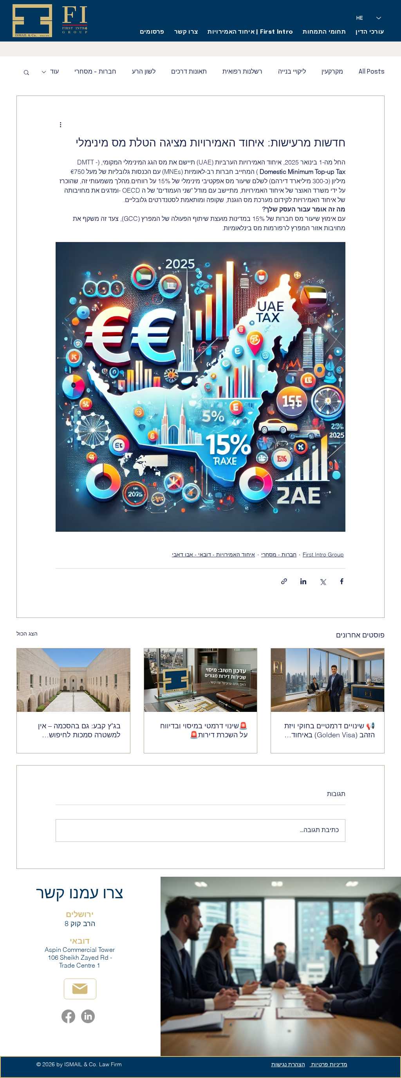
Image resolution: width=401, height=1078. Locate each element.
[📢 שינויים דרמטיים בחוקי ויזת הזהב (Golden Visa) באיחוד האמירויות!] (327, 680)
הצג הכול (27, 633)
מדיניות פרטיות (328, 1064)
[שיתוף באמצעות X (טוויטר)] (322, 581)
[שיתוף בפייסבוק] (341, 581)
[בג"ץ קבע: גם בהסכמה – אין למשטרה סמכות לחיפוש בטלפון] (73, 680)
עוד (54, 72)
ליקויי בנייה (292, 72)
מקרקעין (332, 72)
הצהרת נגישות (288, 1064)
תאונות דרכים (189, 72)
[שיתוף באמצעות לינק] (284, 581)
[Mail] (80, 989)
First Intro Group (323, 554)
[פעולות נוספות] (60, 124)
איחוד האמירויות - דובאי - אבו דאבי (213, 554)
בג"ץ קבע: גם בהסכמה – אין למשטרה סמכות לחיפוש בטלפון (79, 730)
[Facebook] (68, 1016)
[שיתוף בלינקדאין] (303, 581)
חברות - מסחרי (95, 72)
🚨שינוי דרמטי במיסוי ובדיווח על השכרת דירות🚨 (203, 730)
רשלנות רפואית (242, 72)
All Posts (372, 72)
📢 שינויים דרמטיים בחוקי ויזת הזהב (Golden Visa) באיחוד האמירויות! (329, 730)
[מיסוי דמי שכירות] (200, 680)
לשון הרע (143, 72)
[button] (26, 72)
